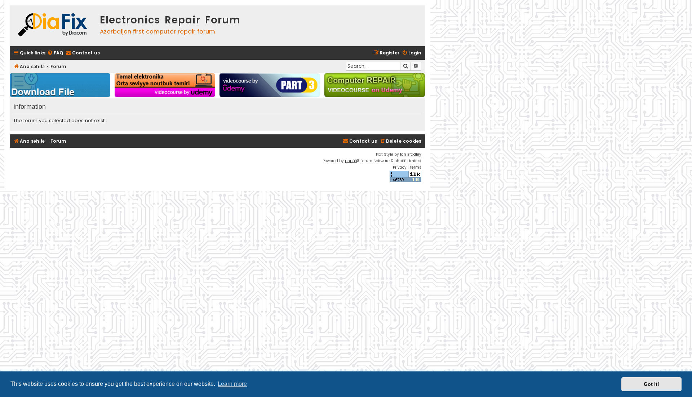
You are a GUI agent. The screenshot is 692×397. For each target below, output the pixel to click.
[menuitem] (55, 53)
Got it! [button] (651, 384)
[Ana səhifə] (53, 25)
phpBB (351, 161)
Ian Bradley (410, 154)
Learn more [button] (232, 384)
